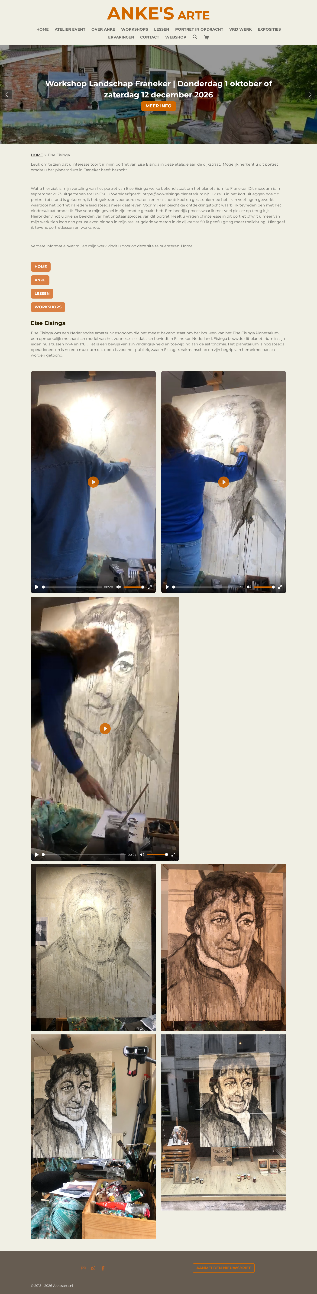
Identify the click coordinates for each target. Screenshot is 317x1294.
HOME (37, 155)
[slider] (72, 587)
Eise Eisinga (59, 155)
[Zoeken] (195, 36)
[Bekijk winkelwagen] (206, 37)
